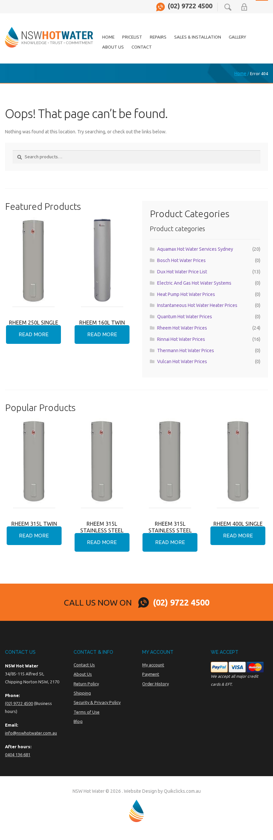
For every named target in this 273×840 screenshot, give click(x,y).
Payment (150, 674)
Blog (78, 721)
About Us (113, 47)
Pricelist (132, 37)
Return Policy (86, 683)
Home (108, 37)
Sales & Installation (197, 37)
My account (153, 664)
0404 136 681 (17, 754)
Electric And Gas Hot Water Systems (194, 283)
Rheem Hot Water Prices (182, 328)
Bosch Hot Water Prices (181, 260)
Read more (34, 335)
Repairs (158, 37)
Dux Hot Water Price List (182, 271)
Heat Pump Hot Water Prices (186, 294)
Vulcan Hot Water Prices (182, 361)
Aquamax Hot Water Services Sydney (195, 249)
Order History (155, 683)
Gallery (237, 37)
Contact (142, 47)
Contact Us (84, 664)
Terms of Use (87, 712)
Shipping (82, 693)
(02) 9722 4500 (190, 6)
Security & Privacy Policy (97, 702)
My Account (244, 7)
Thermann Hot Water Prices (185, 350)
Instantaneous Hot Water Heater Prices (197, 305)
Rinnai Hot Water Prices (181, 339)
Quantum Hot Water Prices (184, 316)
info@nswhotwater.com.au (31, 733)
